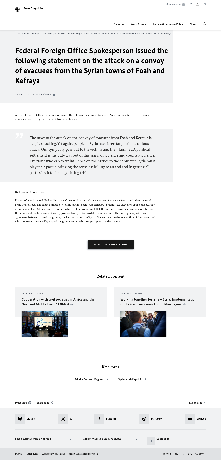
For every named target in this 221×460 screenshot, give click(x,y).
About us (119, 24)
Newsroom (15, 33)
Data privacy (32, 453)
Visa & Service (138, 24)
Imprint (18, 453)
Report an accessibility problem (83, 453)
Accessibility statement (53, 453)
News (193, 24)
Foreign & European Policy (168, 24)
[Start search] (204, 23)
